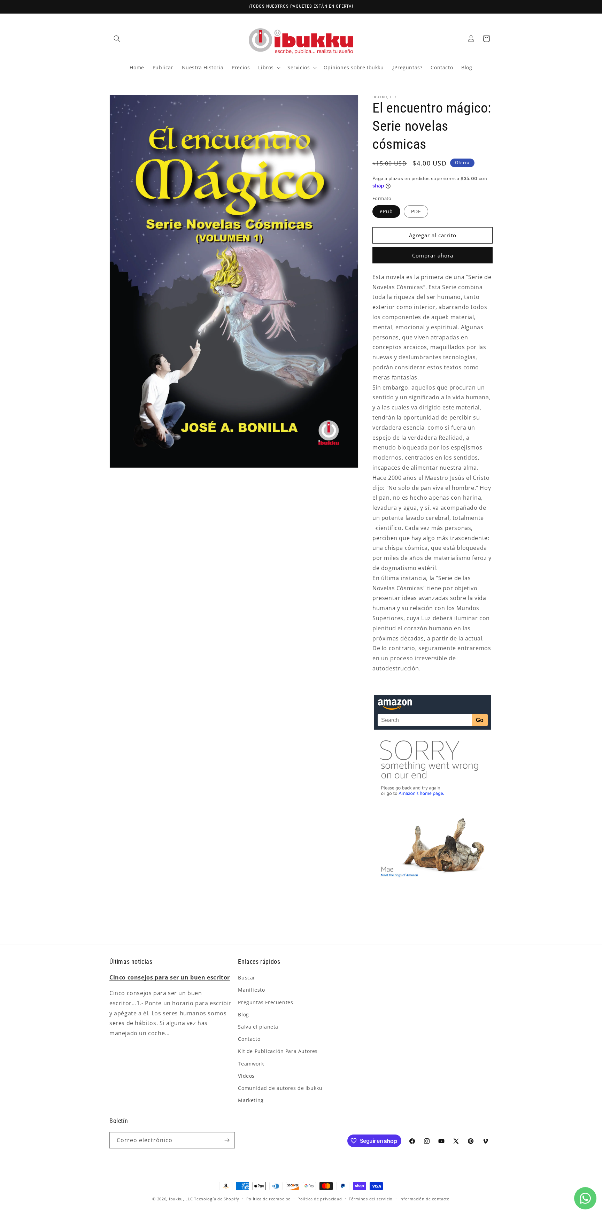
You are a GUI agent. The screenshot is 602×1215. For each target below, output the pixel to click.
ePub (386, 211)
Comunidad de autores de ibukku (280, 1088)
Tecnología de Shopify (216, 1198)
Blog (243, 1014)
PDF (416, 211)
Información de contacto (425, 1198)
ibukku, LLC (181, 1198)
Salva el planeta (258, 1026)
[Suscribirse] (226, 1140)
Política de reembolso (268, 1198)
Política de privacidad (320, 1198)
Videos (246, 1075)
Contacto (249, 1039)
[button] (117, 38)
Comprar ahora (432, 255)
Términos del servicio (371, 1198)
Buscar (246, 977)
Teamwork (251, 1063)
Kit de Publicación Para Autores (278, 1051)
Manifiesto (251, 989)
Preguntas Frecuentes (265, 1002)
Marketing (250, 1100)
